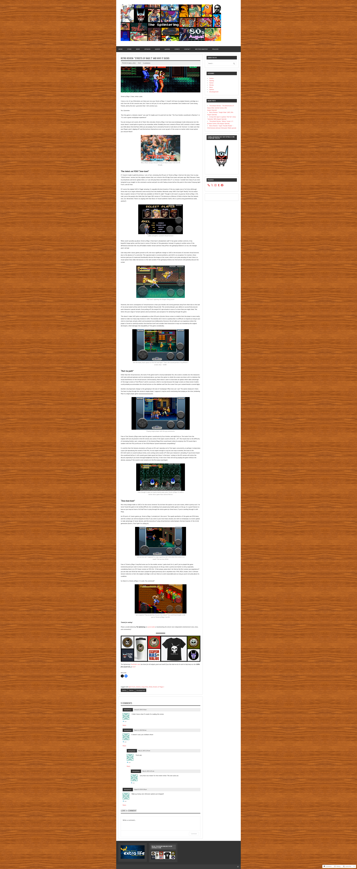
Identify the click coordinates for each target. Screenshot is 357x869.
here (133, 667)
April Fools (132, 687)
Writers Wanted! (201, 49)
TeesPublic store (135, 664)
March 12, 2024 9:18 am (140, 730)
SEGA (150, 687)
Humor (157, 49)
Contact (187, 49)
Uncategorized (140, 690)
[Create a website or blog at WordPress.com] (238, 867)
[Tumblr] (218, 185)
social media (151, 627)
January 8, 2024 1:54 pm (140, 709)
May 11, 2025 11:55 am (148, 771)
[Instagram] (215, 185)
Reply (124, 725)
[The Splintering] (171, 40)
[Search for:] (221, 63)
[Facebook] (222, 185)
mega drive (144, 687)
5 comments (146, 63)
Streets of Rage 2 (158, 687)
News (138, 49)
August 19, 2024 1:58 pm (140, 789)
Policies (215, 49)
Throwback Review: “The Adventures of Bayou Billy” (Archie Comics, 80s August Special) (220, 108)
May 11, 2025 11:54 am (144, 751)
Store (129, 49)
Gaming (167, 49)
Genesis (138, 687)
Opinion (147, 49)
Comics (177, 49)
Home (120, 49)
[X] (212, 185)
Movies (211, 85)
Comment (194, 833)
